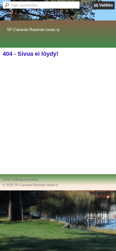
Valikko (106, 5)
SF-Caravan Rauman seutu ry (33, 29)
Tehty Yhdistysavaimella (20, 180)
